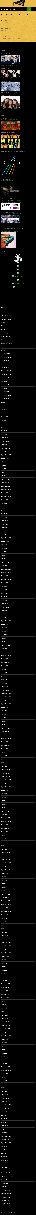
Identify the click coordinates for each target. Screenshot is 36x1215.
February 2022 (5, 603)
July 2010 (4, 1077)
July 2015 (4, 877)
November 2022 (6, 572)
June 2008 (4, 1150)
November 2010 (6, 1070)
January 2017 (5, 814)
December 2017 (6, 776)
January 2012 (5, 1022)
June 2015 (4, 880)
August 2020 (5, 666)
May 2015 (4, 883)
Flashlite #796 (5, 20)
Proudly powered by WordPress (9, 1212)
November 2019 (6, 697)
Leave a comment (15, 38)
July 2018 (4, 752)
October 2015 (5, 866)
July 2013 (4, 959)
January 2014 (5, 939)
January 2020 (5, 690)
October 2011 (5, 1032)
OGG (11, 65)
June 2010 (4, 1081)
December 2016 (6, 818)
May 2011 (4, 1049)
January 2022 (5, 607)
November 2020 (6, 655)
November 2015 (6, 863)
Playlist (3, 329)
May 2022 (4, 593)
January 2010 (5, 1098)
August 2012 (5, 998)
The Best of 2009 (6, 357)
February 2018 (5, 769)
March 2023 (4, 558)
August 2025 (5, 458)
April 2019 (4, 721)
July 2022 (4, 586)
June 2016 (4, 838)
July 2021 (4, 628)
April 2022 (4, 596)
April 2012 (4, 1011)
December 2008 (6, 1132)
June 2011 (4, 1046)
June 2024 (4, 507)
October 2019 (5, 700)
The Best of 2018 (6, 388)
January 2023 (5, 565)
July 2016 (4, 835)
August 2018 (5, 749)
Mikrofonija (4, 1183)
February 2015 (5, 894)
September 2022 (6, 579)
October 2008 (5, 1139)
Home (3, 304)
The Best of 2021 (6, 398)
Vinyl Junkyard (5, 333)
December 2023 (6, 527)
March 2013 (4, 973)
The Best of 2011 (6, 364)
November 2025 (6, 448)
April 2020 (4, 679)
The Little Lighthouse (9, 9)
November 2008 (6, 1136)
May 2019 (4, 717)
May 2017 (4, 800)
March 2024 (4, 517)
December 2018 (6, 735)
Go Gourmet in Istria (7, 1176)
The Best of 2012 (6, 367)
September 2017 (6, 787)
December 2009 (6, 1101)
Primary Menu (33, 9)
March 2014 (4, 932)
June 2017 (4, 797)
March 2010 (4, 1091)
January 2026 (5, 441)
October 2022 (5, 576)
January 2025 (5, 482)
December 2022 (6, 569)
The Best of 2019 (6, 391)
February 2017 (5, 811)
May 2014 (4, 925)
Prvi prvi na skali (6, 1190)
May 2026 (4, 427)
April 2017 (4, 804)
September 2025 (6, 455)
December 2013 (6, 942)
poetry (3, 350)
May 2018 (4, 759)
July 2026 (4, 420)
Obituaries (4, 326)
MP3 (15, 65)
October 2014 (5, 908)
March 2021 (4, 641)
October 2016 (5, 825)
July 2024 (4, 503)
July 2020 (4, 669)
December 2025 (6, 444)
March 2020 (4, 683)
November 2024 (6, 489)
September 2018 (6, 745)
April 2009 (4, 1119)
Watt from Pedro (6, 1204)
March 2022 (4, 600)
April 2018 (4, 762)
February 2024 (5, 520)
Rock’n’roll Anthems (7, 343)
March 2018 (4, 766)
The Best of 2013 (6, 371)
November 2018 (6, 738)
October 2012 (5, 991)
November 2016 (6, 821)
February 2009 (5, 1125)
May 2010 (4, 1084)
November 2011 (6, 1029)
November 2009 (6, 1105)
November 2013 (6, 946)
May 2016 (4, 842)
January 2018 (5, 773)
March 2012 (4, 1015)
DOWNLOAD (13, 120)
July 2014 (4, 918)
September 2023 (6, 538)
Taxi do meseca (5, 1200)
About (3, 307)
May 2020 (4, 676)
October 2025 (5, 451)
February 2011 (5, 1060)
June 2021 (4, 631)
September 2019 (6, 704)
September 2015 (6, 870)
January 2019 (5, 731)
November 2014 (6, 904)
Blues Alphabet (5, 336)
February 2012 (5, 1018)
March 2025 (4, 475)
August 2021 (5, 624)
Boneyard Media (6, 1173)
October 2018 (5, 742)
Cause (3, 402)
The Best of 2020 (6, 395)
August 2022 (5, 583)
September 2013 (6, 953)
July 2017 (4, 794)
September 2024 (6, 496)
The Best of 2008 (6, 353)
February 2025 (5, 479)
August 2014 (5, 915)
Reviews (3, 340)
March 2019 (4, 724)
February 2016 (5, 852)
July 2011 (4, 1042)
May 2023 (4, 552)
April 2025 (4, 472)
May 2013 (4, 966)
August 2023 (5, 541)
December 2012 (6, 984)
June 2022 (4, 590)
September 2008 (6, 1143)
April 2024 (4, 513)
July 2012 (4, 1001)
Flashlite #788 (5, 28)
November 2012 (6, 987)
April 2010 (4, 1087)
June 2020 (4, 673)
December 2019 (6, 693)
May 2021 (4, 634)
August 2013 (5, 956)
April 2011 (4, 1053)
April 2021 (4, 638)
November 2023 (6, 531)
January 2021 (5, 648)
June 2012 (4, 1004)
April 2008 (4, 1157)
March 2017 (4, 807)
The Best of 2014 (6, 374)
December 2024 (6, 486)
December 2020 (6, 652)
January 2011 (5, 1063)
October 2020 (5, 659)
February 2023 (5, 562)
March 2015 (4, 890)
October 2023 (5, 534)
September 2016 (6, 828)
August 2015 (5, 873)
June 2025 (4, 465)
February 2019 (5, 728)
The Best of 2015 (6, 378)
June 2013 (4, 963)
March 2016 (4, 849)
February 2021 (5, 645)
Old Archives (5, 315)
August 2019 (5, 707)
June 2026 (4, 424)
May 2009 (4, 1115)
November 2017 (6, 780)
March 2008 (4, 1160)
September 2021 (6, 621)
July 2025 (4, 462)
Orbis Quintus (5, 1186)
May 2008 (4, 1153)
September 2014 (6, 911)
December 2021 (6, 610)
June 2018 (4, 756)
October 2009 (5, 1108)
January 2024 (5, 524)
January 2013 (5, 980)
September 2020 (6, 662)
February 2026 (5, 437)
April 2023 (4, 555)
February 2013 (5, 977)
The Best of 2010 (6, 360)
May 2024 (4, 510)
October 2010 (5, 1074)
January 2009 (5, 1129)
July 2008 (4, 1146)
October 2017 (5, 783)
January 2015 (5, 897)
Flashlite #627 (5, 36)
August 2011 (5, 1039)
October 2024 (5, 493)
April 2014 (4, 928)
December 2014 (6, 901)
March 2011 (4, 1056)
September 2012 (6, 994)
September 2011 (6, 1036)
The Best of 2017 (6, 385)
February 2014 (5, 935)
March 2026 (4, 434)
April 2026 (4, 431)
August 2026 (5, 417)
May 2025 (4, 469)
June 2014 (4, 921)
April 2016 (4, 845)
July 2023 (4, 545)
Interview (4, 346)
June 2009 (4, 1112)
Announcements (6, 319)
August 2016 (5, 832)
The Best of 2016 (6, 381)
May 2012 (4, 1008)
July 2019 (4, 711)
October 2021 (5, 617)
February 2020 (5, 686)
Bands (3, 322)
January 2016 (5, 856)
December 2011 (6, 1025)
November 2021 (6, 614)
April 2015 (4, 887)
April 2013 (4, 970)
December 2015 (6, 859)
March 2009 (4, 1122)
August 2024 (5, 500)
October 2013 (5, 949)
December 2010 (6, 1067)
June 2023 (4, 548)
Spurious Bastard (6, 1193)
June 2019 (4, 714)
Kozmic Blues (5, 1180)
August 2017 (5, 790)
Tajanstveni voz (5, 1197)
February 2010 (5, 1094)
